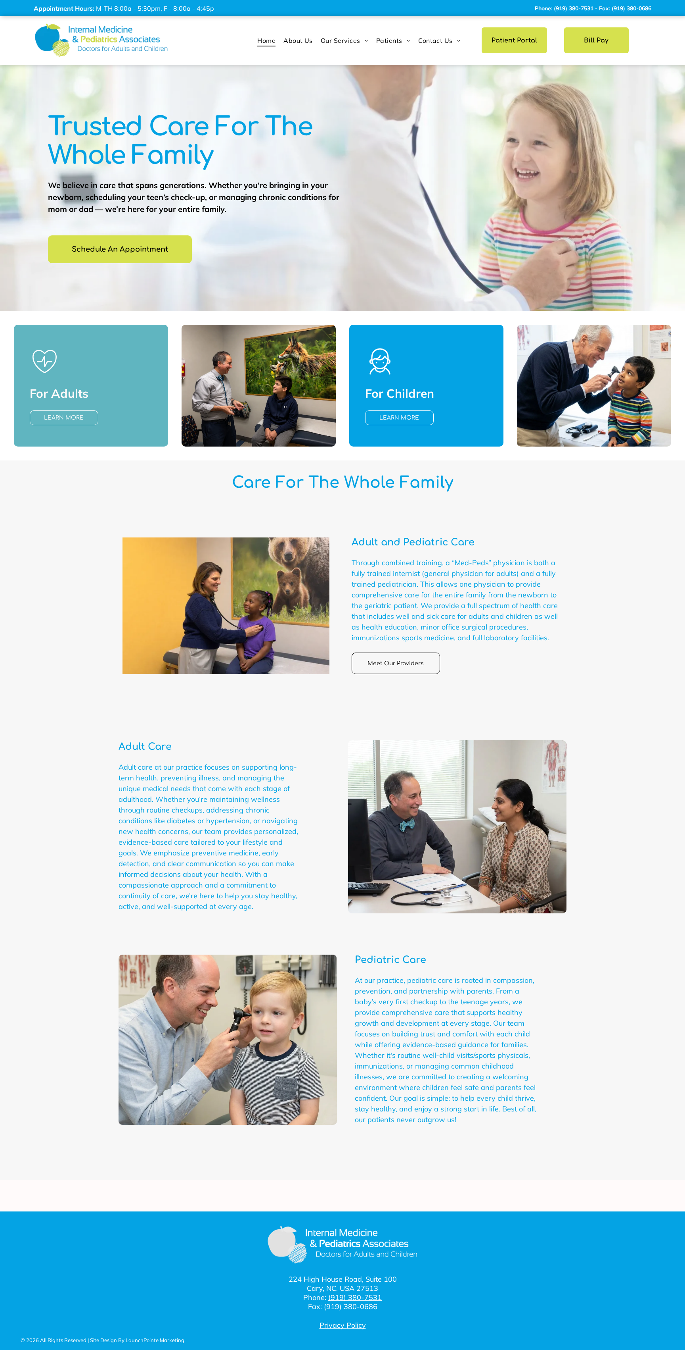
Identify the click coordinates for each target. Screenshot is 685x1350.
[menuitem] (266, 40)
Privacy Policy (343, 1325)
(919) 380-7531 (355, 1297)
